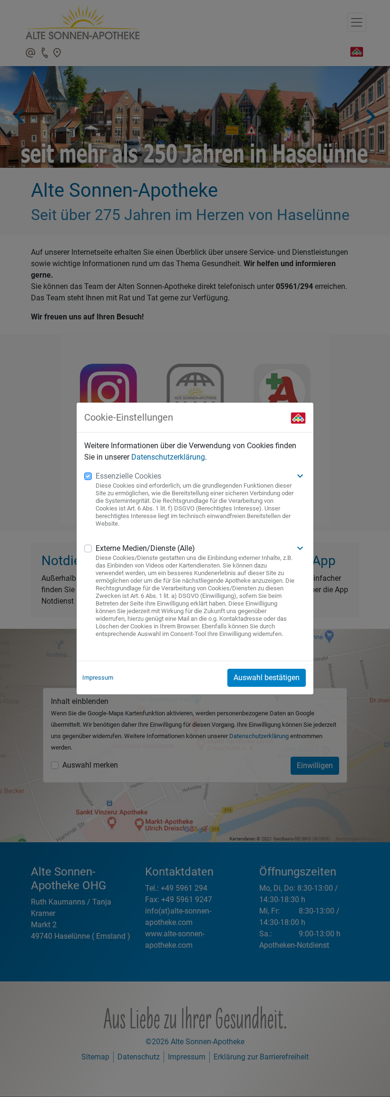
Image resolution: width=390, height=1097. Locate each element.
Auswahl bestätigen (267, 677)
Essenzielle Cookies (128, 476)
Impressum (97, 677)
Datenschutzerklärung (168, 457)
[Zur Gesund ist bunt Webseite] (298, 417)
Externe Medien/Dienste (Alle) (145, 548)
